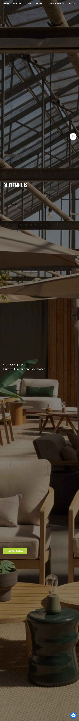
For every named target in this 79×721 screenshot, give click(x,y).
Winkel (6, 3)
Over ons (17, 3)
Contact (38, 3)
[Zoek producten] (73, 136)
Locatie (28, 3)
